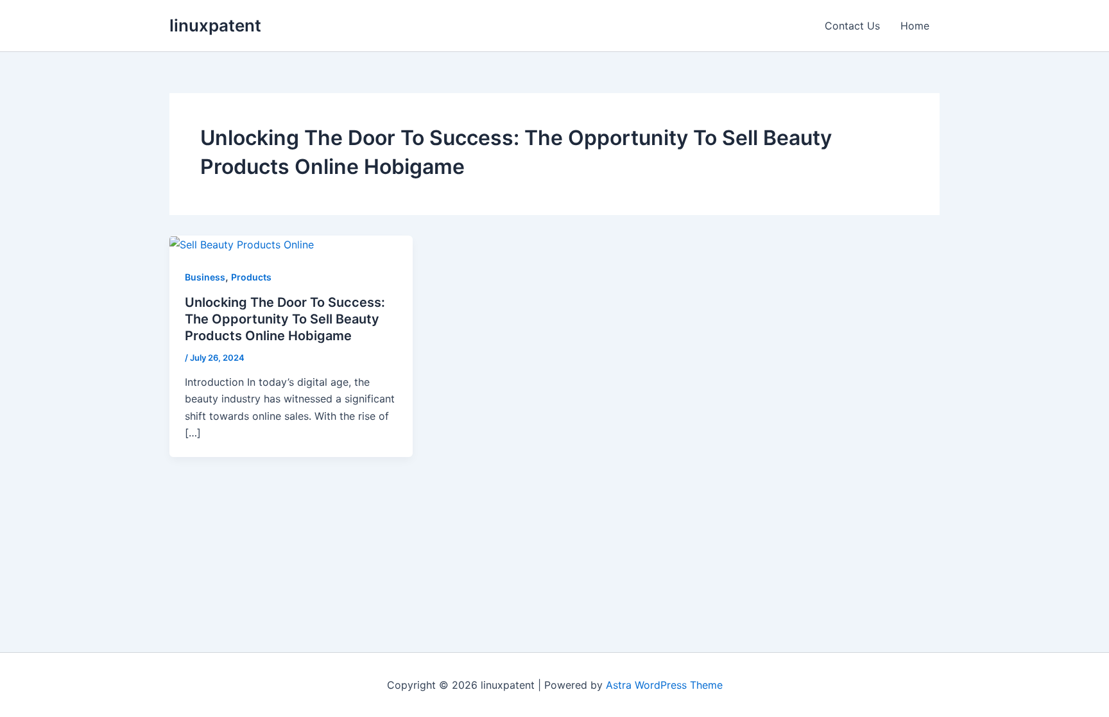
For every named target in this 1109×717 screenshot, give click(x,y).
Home (914, 25)
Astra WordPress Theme (664, 684)
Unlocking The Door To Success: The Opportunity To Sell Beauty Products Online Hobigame (285, 319)
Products (251, 277)
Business (205, 277)
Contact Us (852, 25)
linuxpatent (215, 25)
